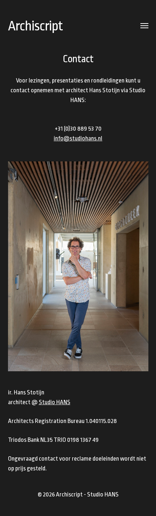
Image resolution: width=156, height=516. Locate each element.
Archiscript (35, 26)
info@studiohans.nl (78, 138)
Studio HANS (54, 402)
